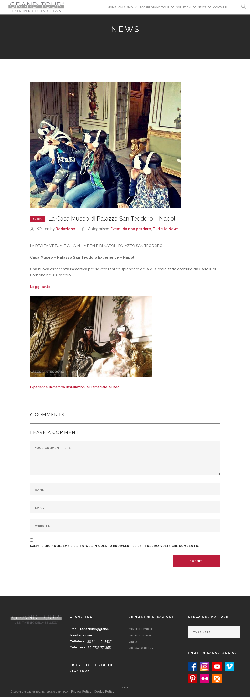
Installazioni (75, 387)
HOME (112, 7)
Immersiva (57, 387)
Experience (39, 387)
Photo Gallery (140, 635)
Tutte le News (165, 229)
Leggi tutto (40, 287)
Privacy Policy (81, 691)
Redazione (65, 229)
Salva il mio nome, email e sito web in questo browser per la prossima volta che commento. (114, 546)
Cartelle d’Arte (141, 629)
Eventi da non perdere (130, 229)
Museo (114, 387)
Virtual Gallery (141, 648)
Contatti (220, 7)
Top (125, 687)
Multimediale (97, 387)
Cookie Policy (104, 691)
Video (133, 642)
